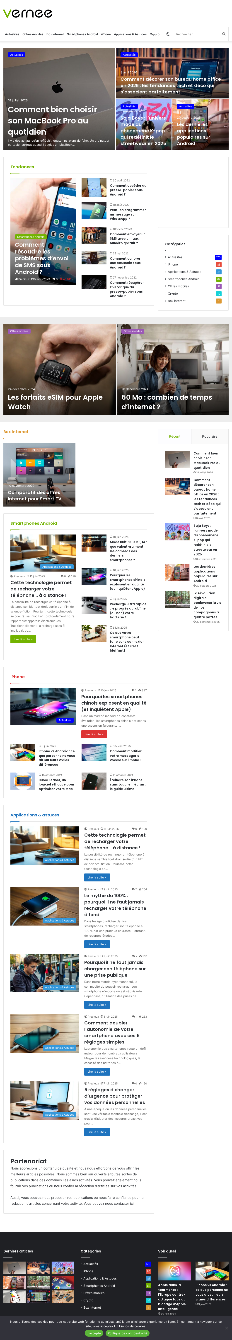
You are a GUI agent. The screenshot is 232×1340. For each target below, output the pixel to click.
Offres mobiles (32, 34)
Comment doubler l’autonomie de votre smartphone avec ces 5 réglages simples (112, 1032)
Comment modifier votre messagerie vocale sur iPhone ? (126, 755)
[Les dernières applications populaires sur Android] (177, 572)
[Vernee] (27, 13)
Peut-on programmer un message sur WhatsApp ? (128, 214)
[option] (116, 99)
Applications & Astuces (130, 34)
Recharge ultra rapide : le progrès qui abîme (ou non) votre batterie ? (128, 611)
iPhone (106, 34)
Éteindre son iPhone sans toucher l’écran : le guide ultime (128, 784)
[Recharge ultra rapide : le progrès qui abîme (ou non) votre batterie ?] (94, 605)
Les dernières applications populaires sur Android (193, 134)
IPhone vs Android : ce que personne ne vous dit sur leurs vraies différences (57, 758)
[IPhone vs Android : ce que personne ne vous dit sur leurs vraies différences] (22, 752)
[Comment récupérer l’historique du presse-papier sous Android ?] (94, 282)
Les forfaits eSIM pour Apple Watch (55, 402)
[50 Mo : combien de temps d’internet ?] (173, 369)
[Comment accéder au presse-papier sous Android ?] (94, 187)
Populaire (210, 436)
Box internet (55, 34)
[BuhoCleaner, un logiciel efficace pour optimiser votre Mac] (22, 781)
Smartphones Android (82, 34)
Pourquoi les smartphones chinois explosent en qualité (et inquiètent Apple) (127, 582)
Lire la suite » (23, 639)
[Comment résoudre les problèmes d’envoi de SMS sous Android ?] (43, 231)
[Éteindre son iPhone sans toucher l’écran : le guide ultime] (94, 781)
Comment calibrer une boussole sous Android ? (125, 263)
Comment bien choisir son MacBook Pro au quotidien (52, 120)
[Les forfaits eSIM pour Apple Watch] (59, 369)
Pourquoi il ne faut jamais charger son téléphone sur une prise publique (115, 968)
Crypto (155, 34)
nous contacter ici (119, 1203)
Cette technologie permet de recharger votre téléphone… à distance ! (41, 588)
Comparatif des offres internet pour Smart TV (34, 495)
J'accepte (94, 1333)
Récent (174, 436)
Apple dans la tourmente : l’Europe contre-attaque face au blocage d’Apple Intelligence (172, 1297)
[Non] (226, 1328)
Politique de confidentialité (127, 1333)
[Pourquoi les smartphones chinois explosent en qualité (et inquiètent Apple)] (94, 576)
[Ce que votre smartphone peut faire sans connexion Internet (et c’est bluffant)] (94, 633)
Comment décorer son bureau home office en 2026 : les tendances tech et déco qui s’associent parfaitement (171, 85)
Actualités (12, 34)
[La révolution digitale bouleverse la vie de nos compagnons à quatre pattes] (177, 599)
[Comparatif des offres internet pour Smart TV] (39, 475)
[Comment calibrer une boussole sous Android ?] (94, 258)
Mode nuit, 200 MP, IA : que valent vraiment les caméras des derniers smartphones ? (128, 551)
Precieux (23, 279)
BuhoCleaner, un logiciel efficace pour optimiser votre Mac (56, 784)
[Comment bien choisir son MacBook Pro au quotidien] (59, 99)
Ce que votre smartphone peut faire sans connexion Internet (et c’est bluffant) (127, 641)
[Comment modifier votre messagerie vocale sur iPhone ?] (94, 752)
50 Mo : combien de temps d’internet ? (166, 402)
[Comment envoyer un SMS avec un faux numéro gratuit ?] (94, 235)
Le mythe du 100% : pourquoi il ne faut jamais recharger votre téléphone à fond (115, 905)
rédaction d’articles (94, 1186)
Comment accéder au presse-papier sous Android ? (128, 190)
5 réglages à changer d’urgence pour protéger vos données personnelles (114, 1096)
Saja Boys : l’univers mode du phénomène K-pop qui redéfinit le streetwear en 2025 (143, 131)
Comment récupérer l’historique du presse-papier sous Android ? (127, 289)
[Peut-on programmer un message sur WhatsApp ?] (94, 210)
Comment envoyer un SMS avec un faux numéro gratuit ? (127, 238)
